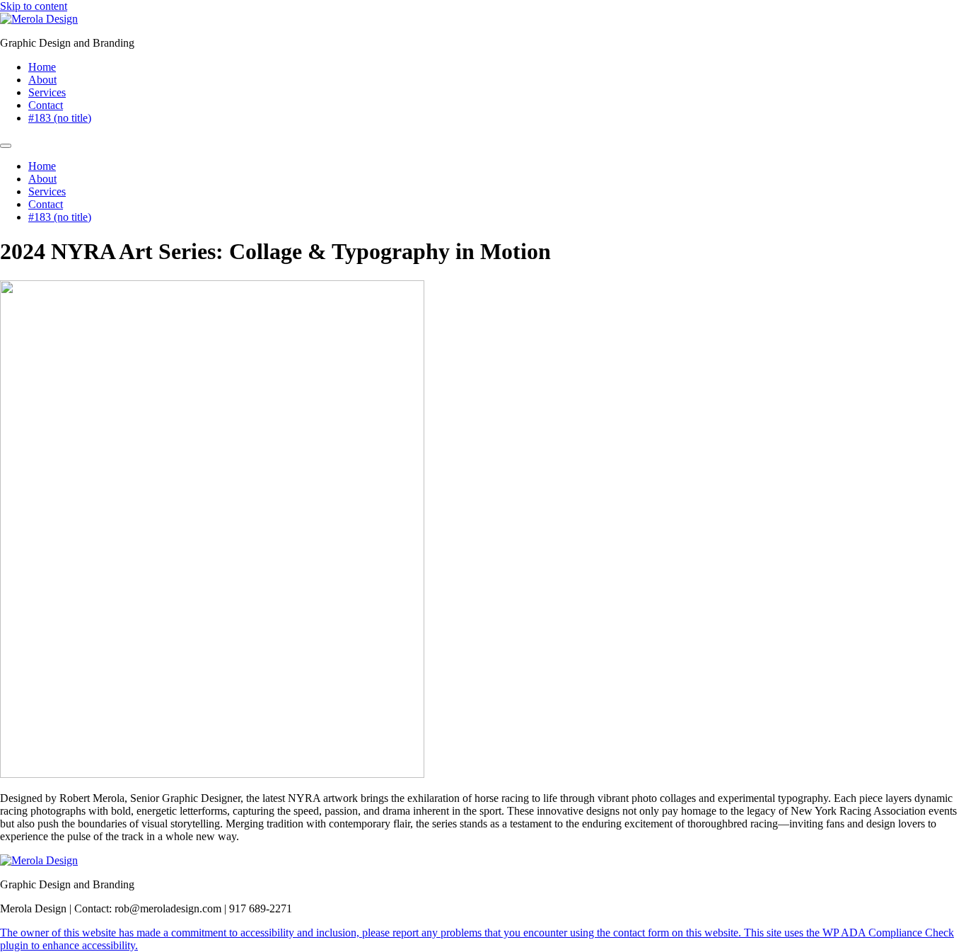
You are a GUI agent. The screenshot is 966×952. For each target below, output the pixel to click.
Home (42, 67)
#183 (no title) (59, 118)
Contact (45, 105)
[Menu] (5, 146)
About (42, 80)
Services (47, 92)
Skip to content (33, 6)
